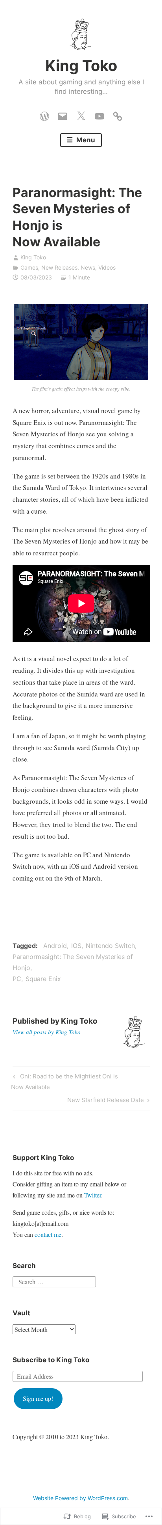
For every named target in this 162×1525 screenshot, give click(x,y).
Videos (107, 267)
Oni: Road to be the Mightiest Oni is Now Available (64, 1081)
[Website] (44, 114)
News (88, 267)
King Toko (81, 65)
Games (29, 267)
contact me (48, 1234)
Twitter (92, 1195)
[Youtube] (99, 114)
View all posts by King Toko (47, 1032)
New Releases (59, 267)
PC (17, 979)
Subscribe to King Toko (51, 1360)
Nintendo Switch (110, 946)
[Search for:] (54, 1281)
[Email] (62, 114)
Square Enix (43, 979)
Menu (85, 140)
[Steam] (117, 114)
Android (55, 946)
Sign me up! (38, 1398)
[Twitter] (81, 114)
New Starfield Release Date (105, 1101)
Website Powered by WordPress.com (80, 1498)
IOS (76, 946)
